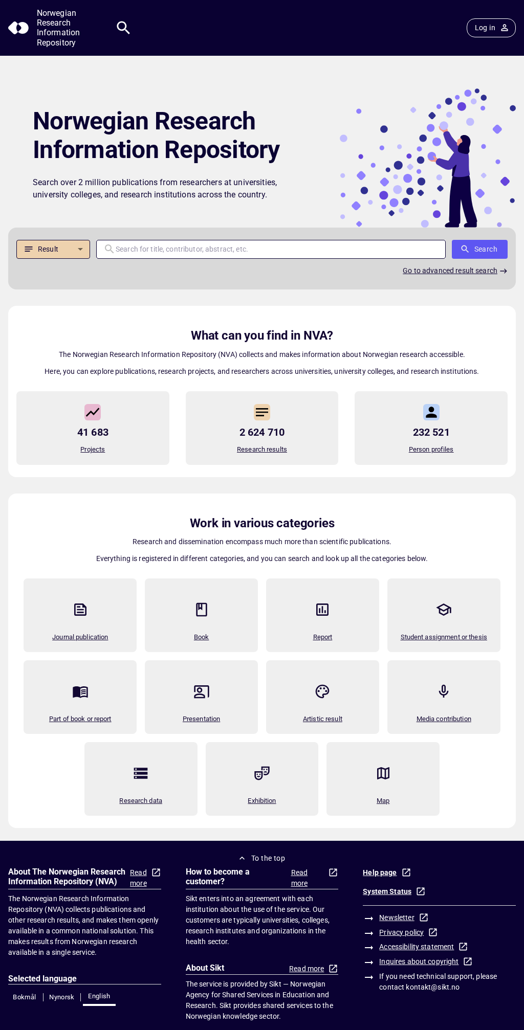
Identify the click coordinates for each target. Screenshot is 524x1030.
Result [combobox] (48, 249)
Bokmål (24, 997)
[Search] (124, 28)
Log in (485, 28)
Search (485, 249)
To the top (268, 858)
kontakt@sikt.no (433, 987)
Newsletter (396, 917)
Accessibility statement (416, 947)
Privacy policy (401, 932)
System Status (387, 891)
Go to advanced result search (450, 270)
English (99, 996)
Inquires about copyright (418, 961)
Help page (380, 872)
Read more (138, 877)
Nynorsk (62, 997)
